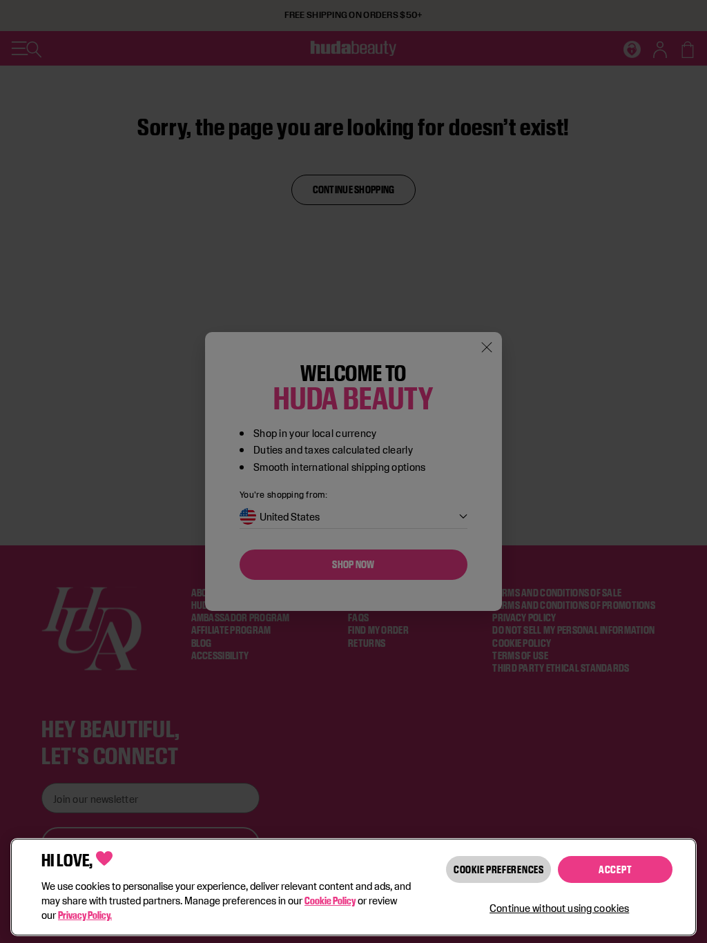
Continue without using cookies (559, 908)
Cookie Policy (330, 900)
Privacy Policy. (85, 915)
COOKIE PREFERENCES (499, 869)
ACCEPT (615, 869)
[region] (353, 887)
